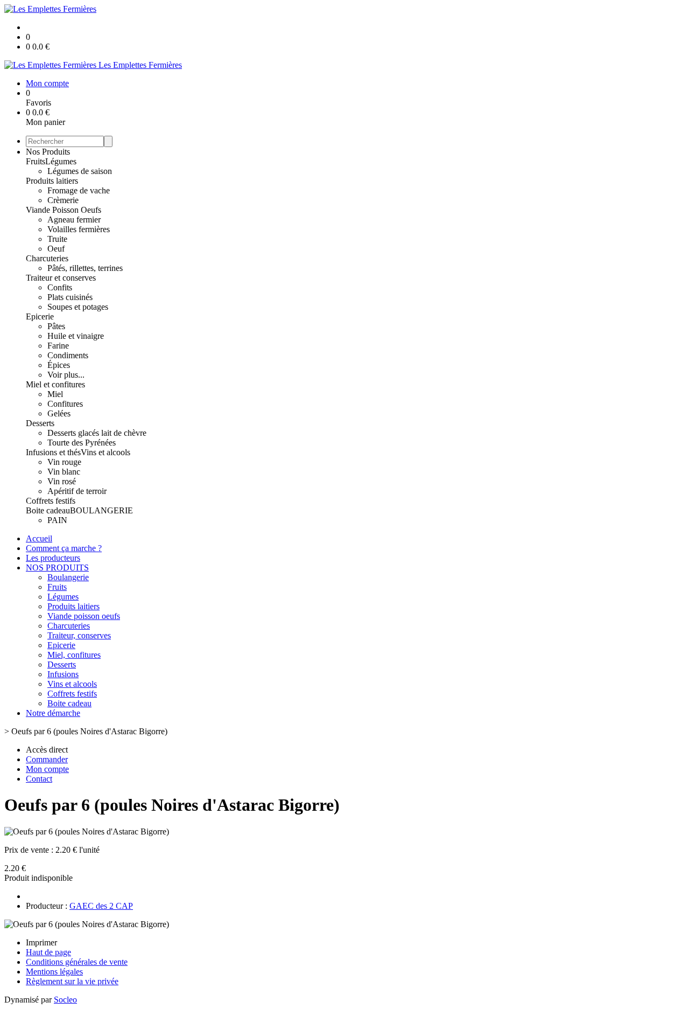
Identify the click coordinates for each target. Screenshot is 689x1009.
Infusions (63, 674)
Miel (55, 394)
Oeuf (56, 248)
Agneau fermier (74, 219)
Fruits (35, 161)
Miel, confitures (74, 654)
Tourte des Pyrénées (81, 442)
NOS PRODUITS (57, 567)
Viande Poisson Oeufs (63, 209)
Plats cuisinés (70, 297)
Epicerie (40, 316)
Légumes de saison (79, 171)
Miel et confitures (55, 384)
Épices (58, 365)
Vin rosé (61, 481)
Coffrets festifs (50, 500)
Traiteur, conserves (79, 635)
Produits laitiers (52, 180)
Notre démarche (53, 713)
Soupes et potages (77, 306)
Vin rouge (64, 462)
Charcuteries (47, 258)
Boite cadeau (48, 510)
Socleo (65, 999)
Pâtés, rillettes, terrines (85, 268)
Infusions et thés (53, 452)
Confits (59, 287)
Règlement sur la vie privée (72, 981)
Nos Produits (48, 151)
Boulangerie (68, 577)
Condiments (67, 355)
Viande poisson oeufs (83, 616)
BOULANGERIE (101, 510)
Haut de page (48, 952)
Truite (57, 238)
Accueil (39, 538)
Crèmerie (63, 200)
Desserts (40, 423)
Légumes (60, 161)
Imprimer (41, 942)
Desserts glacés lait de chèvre (96, 432)
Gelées (59, 413)
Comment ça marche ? (64, 548)
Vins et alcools (105, 452)
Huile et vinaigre (75, 335)
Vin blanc (63, 471)
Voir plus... (66, 374)
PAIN (57, 520)
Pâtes (56, 326)
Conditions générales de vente (77, 961)
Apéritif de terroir (77, 491)
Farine (58, 345)
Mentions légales (54, 971)
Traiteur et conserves (61, 277)
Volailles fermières (78, 229)
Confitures (65, 403)
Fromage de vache (78, 190)
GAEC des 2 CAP (101, 905)
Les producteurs (53, 557)
